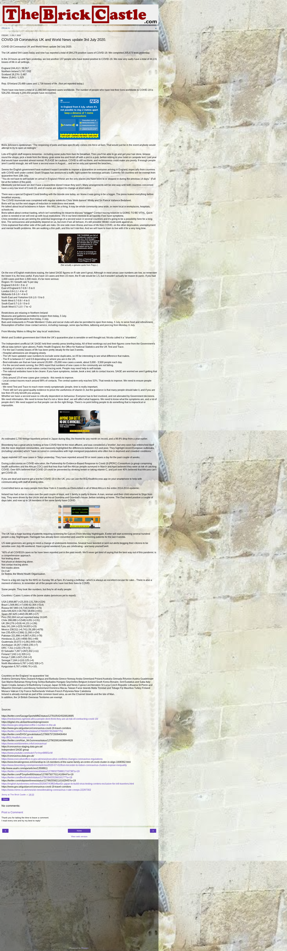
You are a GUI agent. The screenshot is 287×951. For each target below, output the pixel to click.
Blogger (84, 948)
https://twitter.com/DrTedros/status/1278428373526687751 (32, 731)
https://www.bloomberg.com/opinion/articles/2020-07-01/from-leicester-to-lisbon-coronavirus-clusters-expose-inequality (64, 765)
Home (79, 831)
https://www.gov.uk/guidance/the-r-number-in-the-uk (28, 725)
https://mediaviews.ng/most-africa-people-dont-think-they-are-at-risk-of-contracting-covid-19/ (49, 719)
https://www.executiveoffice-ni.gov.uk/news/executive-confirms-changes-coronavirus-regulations (52, 759)
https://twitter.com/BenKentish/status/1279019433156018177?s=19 (36, 777)
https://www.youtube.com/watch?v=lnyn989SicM (26, 753)
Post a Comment (12, 812)
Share (5, 799)
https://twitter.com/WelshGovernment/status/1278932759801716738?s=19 (40, 771)
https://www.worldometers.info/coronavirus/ (24, 743)
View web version (79, 836)
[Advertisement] (79, 854)
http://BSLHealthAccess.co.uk (17, 737)
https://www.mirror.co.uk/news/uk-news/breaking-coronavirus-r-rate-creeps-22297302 (46, 790)
